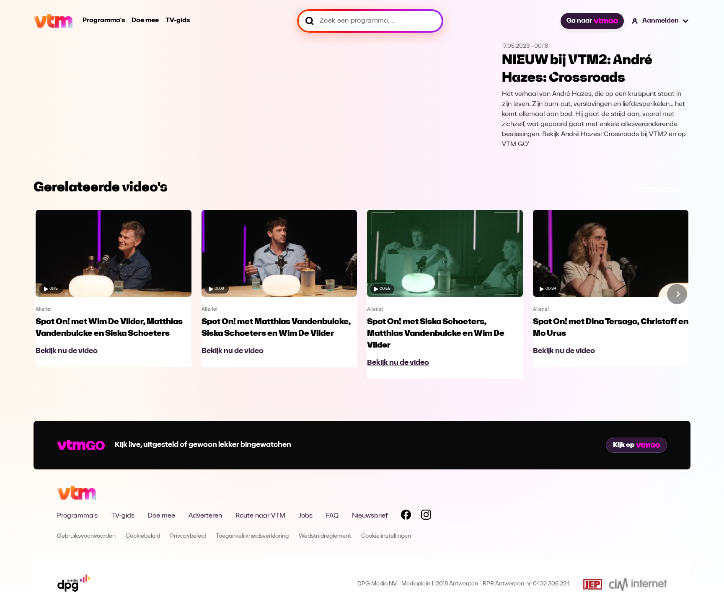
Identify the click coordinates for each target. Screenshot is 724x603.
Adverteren (205, 516)
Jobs (306, 516)
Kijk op (623, 445)
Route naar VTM (260, 516)
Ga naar (579, 21)
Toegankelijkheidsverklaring (252, 536)
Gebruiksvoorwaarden (86, 536)
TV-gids (177, 20)
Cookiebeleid (143, 536)
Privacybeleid (188, 536)
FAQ (332, 516)
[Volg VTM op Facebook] (406, 516)
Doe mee (145, 20)
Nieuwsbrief (370, 516)
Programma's (104, 20)
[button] (660, 21)
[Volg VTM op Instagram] (426, 516)
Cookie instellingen (386, 536)
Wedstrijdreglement (325, 536)
